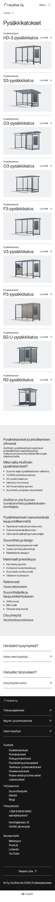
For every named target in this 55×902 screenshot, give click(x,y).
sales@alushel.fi (18, 815)
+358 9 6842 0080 (20, 811)
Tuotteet (6, 13)
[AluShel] (14, 5)
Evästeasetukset (41, 883)
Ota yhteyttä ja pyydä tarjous (18, 620)
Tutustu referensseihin (15, 586)
